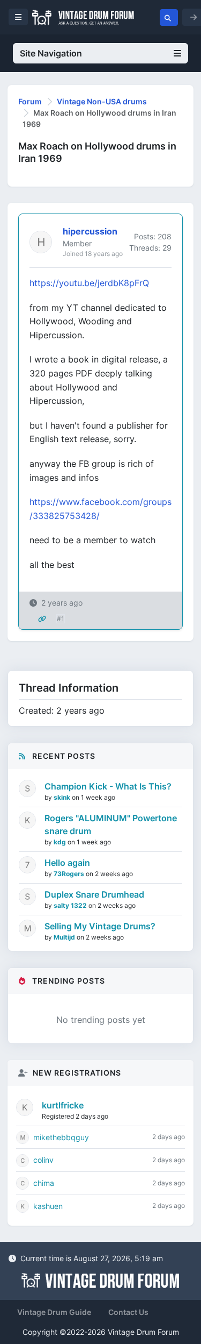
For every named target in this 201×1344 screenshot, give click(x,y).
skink (63, 797)
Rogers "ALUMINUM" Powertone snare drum (110, 824)
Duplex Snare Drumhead (94, 894)
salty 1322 (71, 905)
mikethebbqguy (61, 1137)
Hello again (67, 862)
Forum (30, 101)
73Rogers (70, 874)
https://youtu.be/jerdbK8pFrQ (89, 283)
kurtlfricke (63, 1105)
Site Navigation (51, 53)
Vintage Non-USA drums (102, 101)
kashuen (48, 1206)
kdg (61, 842)
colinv (43, 1159)
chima (43, 1182)
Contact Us (128, 1312)
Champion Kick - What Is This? (108, 786)
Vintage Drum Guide (54, 1312)
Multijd (65, 937)
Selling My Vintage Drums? (99, 926)
